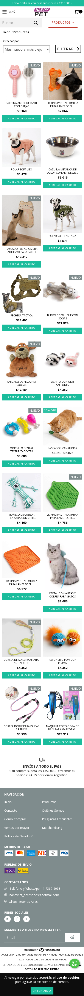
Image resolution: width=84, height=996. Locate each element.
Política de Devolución (19, 836)
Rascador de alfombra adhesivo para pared (21, 250)
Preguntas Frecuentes (57, 819)
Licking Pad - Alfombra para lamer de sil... (62, 104)
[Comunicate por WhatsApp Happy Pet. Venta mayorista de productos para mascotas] (74, 963)
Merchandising (52, 828)
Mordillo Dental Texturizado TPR (21, 450)
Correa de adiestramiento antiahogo (21, 661)
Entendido (42, 991)
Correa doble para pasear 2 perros (21, 728)
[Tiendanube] (42, 950)
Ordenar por (11, 41)
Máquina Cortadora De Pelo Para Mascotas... (62, 728)
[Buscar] (35, 22)
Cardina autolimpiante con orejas (21, 104)
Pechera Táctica (22, 315)
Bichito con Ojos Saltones (62, 383)
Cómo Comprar (15, 819)
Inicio (7, 32)
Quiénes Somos (53, 810)
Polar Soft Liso (21, 169)
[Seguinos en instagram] (7, 919)
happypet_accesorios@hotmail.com (34, 895)
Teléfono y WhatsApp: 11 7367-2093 (34, 888)
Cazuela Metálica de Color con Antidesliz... (62, 171)
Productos (49, 802)
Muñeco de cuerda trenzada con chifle (21, 516)
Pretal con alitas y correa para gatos (62, 595)
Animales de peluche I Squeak (21, 383)
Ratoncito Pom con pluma (62, 661)
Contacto (10, 810)
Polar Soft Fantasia (62, 236)
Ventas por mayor (16, 828)
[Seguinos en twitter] (26, 919)
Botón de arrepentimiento (42, 969)
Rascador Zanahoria (62, 448)
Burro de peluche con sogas (62, 317)
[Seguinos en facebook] (17, 919)
